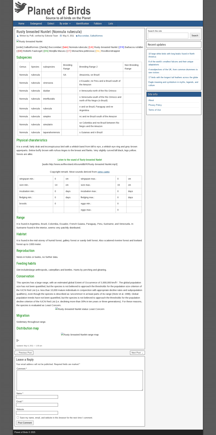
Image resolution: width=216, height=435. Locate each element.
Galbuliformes (96, 36)
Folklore (98, 23)
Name (19, 393)
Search (195, 35)
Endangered (36, 23)
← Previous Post (24, 353)
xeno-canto (104, 171)
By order (64, 23)
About (151, 100)
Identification (82, 23)
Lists (110, 23)
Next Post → (137, 353)
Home (21, 23)
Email (19, 401)
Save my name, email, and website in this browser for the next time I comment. (56, 418)
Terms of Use (154, 110)
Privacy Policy (155, 105)
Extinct (50, 23)
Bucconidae (83, 36)
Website (20, 409)
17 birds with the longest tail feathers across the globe (173, 77)
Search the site (155, 31)
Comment (22, 368)
